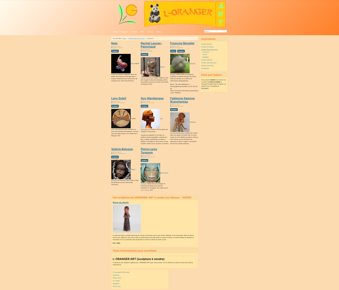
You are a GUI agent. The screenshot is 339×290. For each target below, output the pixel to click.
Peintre (173, 51)
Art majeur (116, 281)
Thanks (158, 32)
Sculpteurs (205, 57)
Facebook (116, 275)
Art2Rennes (205, 68)
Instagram (116, 283)
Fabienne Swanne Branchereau (182, 100)
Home (116, 32)
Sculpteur (115, 51)
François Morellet (182, 43)
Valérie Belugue (122, 149)
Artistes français (206, 60)
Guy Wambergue (152, 98)
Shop (142, 32)
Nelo (114, 43)
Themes (150, 32)
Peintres (204, 54)
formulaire (204, 88)
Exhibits (134, 32)
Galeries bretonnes (207, 65)
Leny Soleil (118, 98)
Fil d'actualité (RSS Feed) (121, 272)
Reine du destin (121, 202)
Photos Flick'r (117, 278)
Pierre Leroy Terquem (149, 150)
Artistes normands (207, 47)
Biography (124, 32)
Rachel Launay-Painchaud (151, 45)
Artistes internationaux (208, 63)
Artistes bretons (206, 44)
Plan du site (117, 286)
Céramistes (205, 52)
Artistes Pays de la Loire (209, 50)
